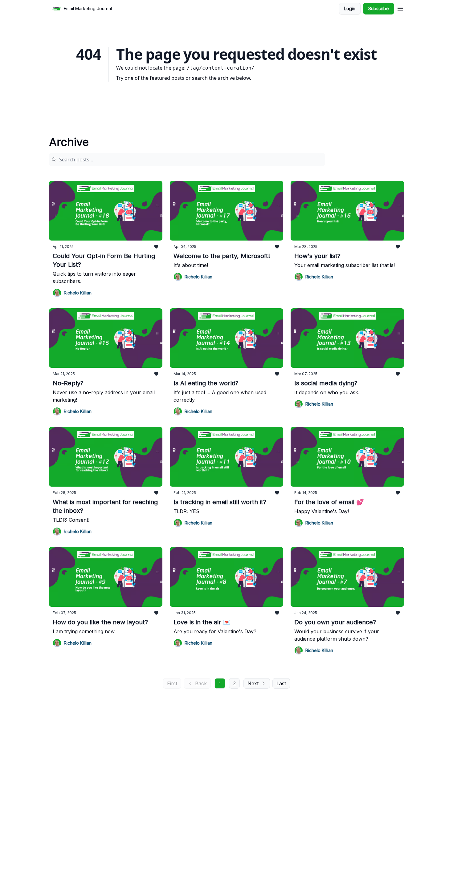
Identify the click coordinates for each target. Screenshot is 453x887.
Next (253, 683)
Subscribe (378, 8)
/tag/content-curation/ (221, 68)
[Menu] (400, 7)
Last (281, 683)
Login (349, 8)
